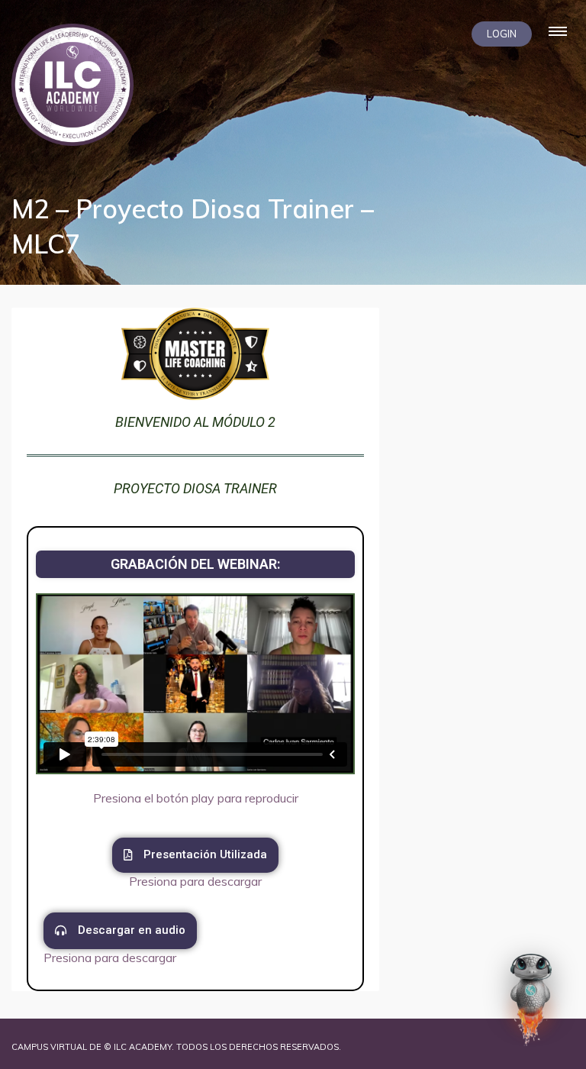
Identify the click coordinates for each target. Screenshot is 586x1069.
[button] (195, 855)
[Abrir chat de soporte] (531, 999)
